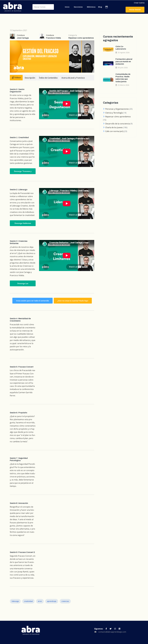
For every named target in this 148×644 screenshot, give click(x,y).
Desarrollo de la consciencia (117, 123)
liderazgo (15, 601)
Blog (100, 7)
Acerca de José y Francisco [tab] (73, 78)
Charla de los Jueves (114, 127)
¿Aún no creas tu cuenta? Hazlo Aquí (72, 300)
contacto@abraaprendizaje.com (112, 632)
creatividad (28, 601)
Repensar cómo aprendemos (118, 116)
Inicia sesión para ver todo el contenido (32, 300)
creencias (65, 601)
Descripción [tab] (30, 78)
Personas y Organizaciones (117, 109)
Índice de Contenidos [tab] (48, 78)
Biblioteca (91, 7)
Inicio (67, 7)
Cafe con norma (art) (114, 131)
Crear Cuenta (139, 3)
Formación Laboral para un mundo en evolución (124, 61)
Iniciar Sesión (135, 10)
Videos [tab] (17, 77)
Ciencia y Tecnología (114, 112)
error (40, 601)
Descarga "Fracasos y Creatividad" (22, 172)
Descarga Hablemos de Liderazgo (23, 224)
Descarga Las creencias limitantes (22, 284)
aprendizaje (51, 601)
